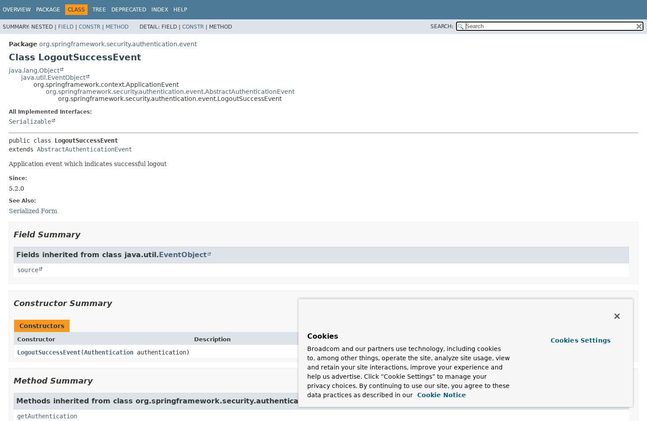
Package (48, 10)
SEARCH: (441, 26)
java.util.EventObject (53, 77)
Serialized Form (33, 210)
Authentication (108, 352)
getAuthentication (47, 416)
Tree (99, 10)
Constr (89, 27)
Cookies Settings (580, 340)
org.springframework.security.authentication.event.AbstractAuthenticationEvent (170, 91)
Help (180, 10)
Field (66, 27)
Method (117, 27)
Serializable (30, 121)
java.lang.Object (34, 70)
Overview (17, 10)
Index (159, 10)
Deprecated (128, 10)
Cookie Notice (440, 395)
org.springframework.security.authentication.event (118, 44)
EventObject (183, 255)
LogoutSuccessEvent (49, 352)
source (27, 269)
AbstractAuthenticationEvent (84, 149)
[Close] (617, 316)
